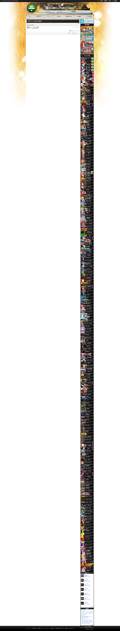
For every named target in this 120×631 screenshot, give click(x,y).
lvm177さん (86, 580)
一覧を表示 (91, 606)
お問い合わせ (71, 628)
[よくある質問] (89, 16)
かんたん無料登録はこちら (74, 33)
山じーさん (86, 598)
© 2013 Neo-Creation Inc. (89, 629)
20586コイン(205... (87, 576)
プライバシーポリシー (45, 628)
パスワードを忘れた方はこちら (50, 12)
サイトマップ (28, 628)
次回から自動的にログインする (61, 12)
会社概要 (66, 628)
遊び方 (110, 0)
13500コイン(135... (87, 585)
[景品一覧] (59, 16)
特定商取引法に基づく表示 (59, 628)
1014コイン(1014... (87, 590)
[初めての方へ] (39, 16)
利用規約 (39, 628)
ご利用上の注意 (34, 628)
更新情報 (105, 0)
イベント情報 (100, 0)
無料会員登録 (31, 8)
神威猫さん (86, 575)
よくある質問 (115, 0)
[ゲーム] (49, 16)
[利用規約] (79, 16)
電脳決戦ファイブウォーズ (74, 30)
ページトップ (87, 627)
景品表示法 (52, 628)
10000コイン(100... (87, 594)
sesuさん (85, 589)
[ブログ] (69, 16)
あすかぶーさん (86, 584)
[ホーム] (30, 16)
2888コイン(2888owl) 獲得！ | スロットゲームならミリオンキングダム (59, 6)
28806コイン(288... (87, 599)
